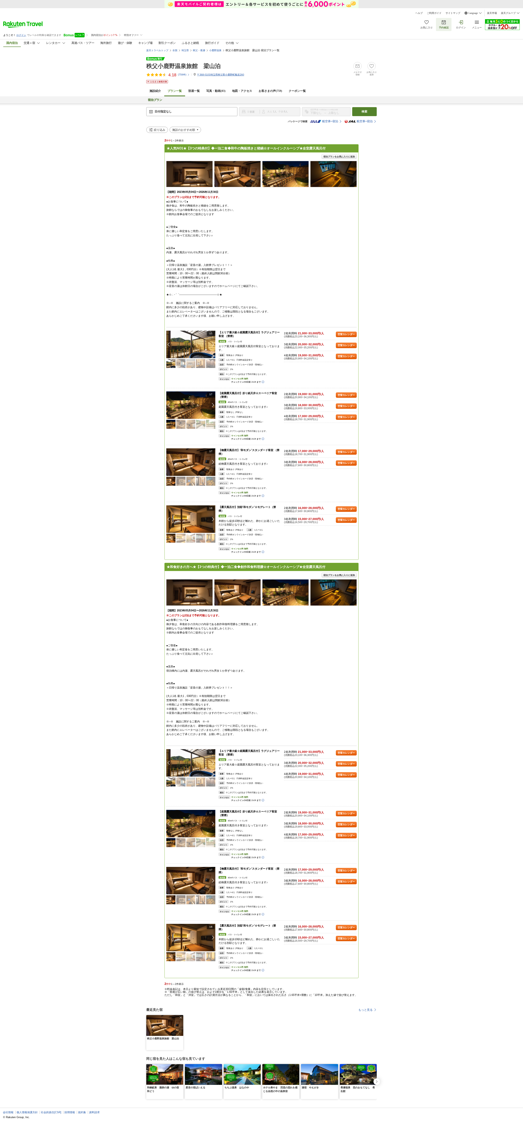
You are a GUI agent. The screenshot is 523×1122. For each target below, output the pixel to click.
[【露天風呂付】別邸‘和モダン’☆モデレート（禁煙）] (190, 519)
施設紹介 (155, 90)
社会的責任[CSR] (51, 1112)
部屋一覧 (194, 90)
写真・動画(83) (216, 90)
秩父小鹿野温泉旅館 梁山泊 (183, 66)
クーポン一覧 (297, 90)
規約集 (82, 1112)
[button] (213, 344)
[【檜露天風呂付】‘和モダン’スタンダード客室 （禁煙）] (190, 462)
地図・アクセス (242, 90)
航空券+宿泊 (330, 121)
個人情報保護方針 (27, 1112)
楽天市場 (492, 13)
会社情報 (8, 1112)
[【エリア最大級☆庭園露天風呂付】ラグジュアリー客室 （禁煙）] (190, 344)
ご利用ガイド (434, 13)
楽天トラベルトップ (157, 50)
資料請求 (94, 1112)
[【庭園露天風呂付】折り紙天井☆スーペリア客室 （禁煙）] (190, 405)
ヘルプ (419, 13)
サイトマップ (453, 13)
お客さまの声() (270, 90)
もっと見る (365, 1009)
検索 (364, 111)
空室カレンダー (346, 334)
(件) (182, 74)
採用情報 (69, 1112)
